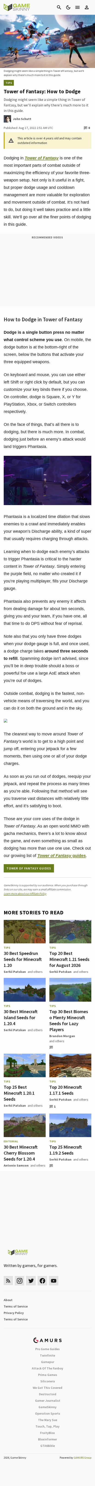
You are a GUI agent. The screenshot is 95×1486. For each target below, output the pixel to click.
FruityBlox (47, 1433)
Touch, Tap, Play (47, 1426)
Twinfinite (47, 1355)
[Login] (86, 7)
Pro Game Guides (47, 1349)
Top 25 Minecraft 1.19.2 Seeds (65, 1150)
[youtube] (54, 1280)
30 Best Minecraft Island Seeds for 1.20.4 (21, 1017)
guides (61, 855)
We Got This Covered (47, 1388)
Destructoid (47, 1394)
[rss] (8, 1280)
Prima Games (47, 1375)
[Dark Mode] (68, 7)
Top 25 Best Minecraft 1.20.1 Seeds (19, 1093)
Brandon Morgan (62, 1036)
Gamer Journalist (47, 1400)
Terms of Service (16, 1306)
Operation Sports (47, 1413)
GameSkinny (47, 1407)
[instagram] (19, 1280)
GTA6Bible (47, 1446)
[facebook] (42, 1280)
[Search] (59, 7)
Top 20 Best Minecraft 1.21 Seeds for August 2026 (69, 959)
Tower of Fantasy (42, 158)
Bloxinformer (47, 1439)
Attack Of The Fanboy (47, 1368)
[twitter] (31, 1280)
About (8, 1300)
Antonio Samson (16, 1165)
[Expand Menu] (77, 7)
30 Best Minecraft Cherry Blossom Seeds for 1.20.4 (21, 1153)
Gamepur (47, 1362)
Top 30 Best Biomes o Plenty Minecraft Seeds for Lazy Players (68, 1020)
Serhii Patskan (15, 972)
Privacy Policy (14, 1313)
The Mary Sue (47, 1420)
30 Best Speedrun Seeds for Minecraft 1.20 (23, 959)
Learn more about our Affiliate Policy (25, 893)
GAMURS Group (82, 1457)
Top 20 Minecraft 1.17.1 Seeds (65, 1090)
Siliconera (47, 1381)
